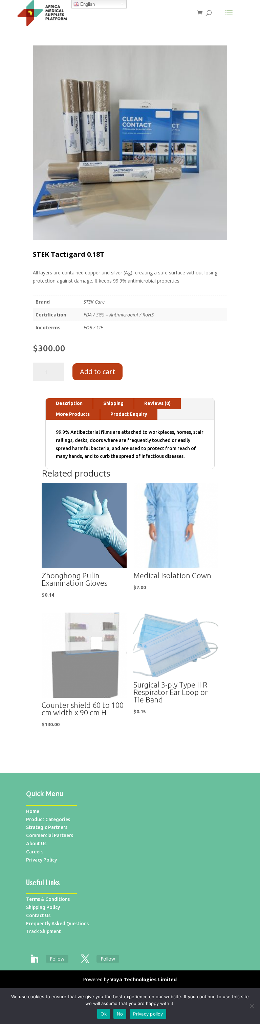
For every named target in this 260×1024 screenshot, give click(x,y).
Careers (34, 851)
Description (69, 403)
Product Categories (48, 819)
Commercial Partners (49, 835)
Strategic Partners (46, 827)
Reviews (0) (157, 403)
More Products (73, 414)
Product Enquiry (128, 414)
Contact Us (38, 915)
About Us (36, 843)
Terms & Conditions (48, 899)
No (120, 1014)
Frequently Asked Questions (57, 923)
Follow (57, 958)
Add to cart (97, 371)
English (87, 4)
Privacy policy (148, 1014)
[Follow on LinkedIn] (34, 959)
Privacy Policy (41, 860)
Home (32, 811)
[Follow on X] (85, 959)
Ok (104, 1014)
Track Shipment (43, 931)
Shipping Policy (43, 907)
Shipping (113, 403)
